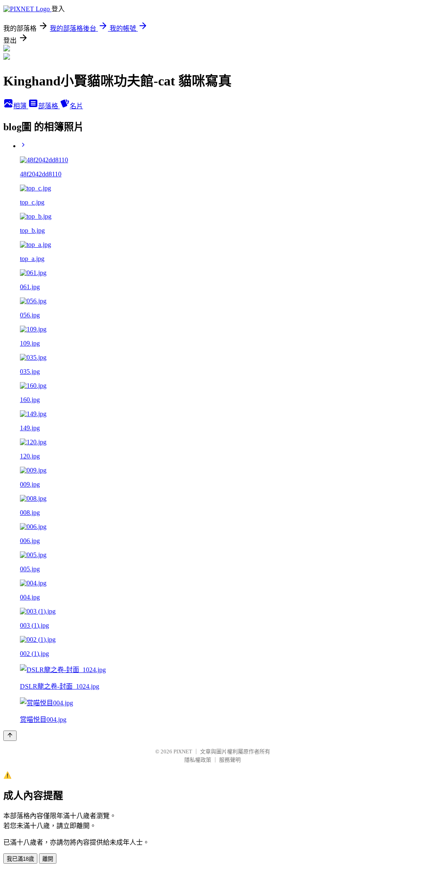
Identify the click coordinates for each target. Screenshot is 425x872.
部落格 (49, 106)
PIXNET (182, 751)
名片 (76, 106)
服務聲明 (230, 760)
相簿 (20, 106)
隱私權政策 (197, 760)
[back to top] (10, 736)
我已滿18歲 (20, 859)
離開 (47, 859)
